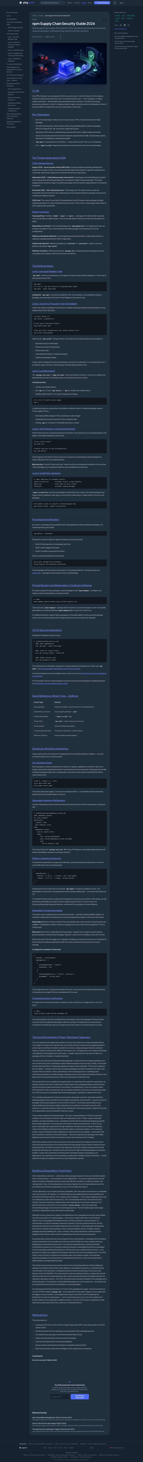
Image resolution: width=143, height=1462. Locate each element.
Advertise (71, 1447)
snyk (123, 18)
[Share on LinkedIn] (124, 25)
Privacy (61, 1447)
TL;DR (8, 16)
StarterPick (93, 1443)
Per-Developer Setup (14, 89)
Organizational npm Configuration (47, 998)
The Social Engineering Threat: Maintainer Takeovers (14, 116)
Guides (83, 2)
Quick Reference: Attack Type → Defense (55, 695)
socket (117, 18)
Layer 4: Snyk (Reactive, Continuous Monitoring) (53, 429)
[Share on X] (120, 25)
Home (34, 15)
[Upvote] (61, 36)
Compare (77, 3)
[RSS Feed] (93, 1447)
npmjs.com (36, 573)
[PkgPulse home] (27, 2)
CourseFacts (81, 1457)
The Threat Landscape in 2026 (49, 157)
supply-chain (131, 15)
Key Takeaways (11, 19)
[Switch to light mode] (115, 2)
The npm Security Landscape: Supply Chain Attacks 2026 (126, 47)
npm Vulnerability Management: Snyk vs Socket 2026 (60, 669)
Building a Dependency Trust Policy (52, 1170)
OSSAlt (66, 1443)
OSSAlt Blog (61, 1455)
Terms (65, 1447)
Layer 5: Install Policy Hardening (46, 473)
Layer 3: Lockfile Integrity (16, 50)
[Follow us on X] (90, 1447)
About (90, 3)
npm (123, 15)
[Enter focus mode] (105, 21)
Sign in (122, 3)
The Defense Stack (13, 34)
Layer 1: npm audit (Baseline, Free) (47, 271)
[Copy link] (128, 25)
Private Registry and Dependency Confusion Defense (14, 69)
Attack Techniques (14, 30)
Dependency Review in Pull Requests (48, 800)
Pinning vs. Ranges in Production (46, 858)
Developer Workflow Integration (50, 748)
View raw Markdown (120, 29)
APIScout (40, 1443)
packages (129, 18)
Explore (69, 3)
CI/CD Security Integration (15, 75)
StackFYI (59, 1457)
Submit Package (103, 3)
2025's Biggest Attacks (15, 27)
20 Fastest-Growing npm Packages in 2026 (51, 683)
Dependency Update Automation (47, 910)
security (117, 15)
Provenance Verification (14, 64)
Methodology (11, 127)
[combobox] (52, 2)
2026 (116, 21)
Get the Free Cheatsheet (79, 1397)
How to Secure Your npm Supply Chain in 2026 (124, 42)
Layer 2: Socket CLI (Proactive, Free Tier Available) (14, 44)
